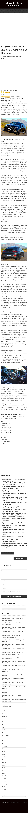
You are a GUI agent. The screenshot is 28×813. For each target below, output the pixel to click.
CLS (3, 732)
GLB (3, 751)
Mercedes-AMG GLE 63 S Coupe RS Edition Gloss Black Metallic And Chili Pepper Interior (15, 499)
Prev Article (8, 553)
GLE (3, 757)
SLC (3, 773)
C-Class (4, 719)
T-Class (4, 778)
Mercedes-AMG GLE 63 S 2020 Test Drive (14, 513)
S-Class (4, 767)
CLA (3, 724)
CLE (3, 727)
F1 (3, 743)
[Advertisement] (14, 28)
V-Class (4, 786)
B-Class (4, 716)
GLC (3, 754)
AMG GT (4, 713)
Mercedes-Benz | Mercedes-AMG (11, 56)
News (3, 765)
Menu (3, 10)
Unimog (4, 784)
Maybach (4, 762)
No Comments (13, 58)
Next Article (20, 558)
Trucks (4, 781)
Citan (3, 721)
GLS (3, 759)
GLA (3, 748)
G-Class (4, 746)
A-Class (4, 711)
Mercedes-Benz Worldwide (14, 4)
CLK (3, 730)
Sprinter (4, 776)
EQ (3, 740)
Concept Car (5, 735)
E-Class (4, 738)
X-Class (4, 789)
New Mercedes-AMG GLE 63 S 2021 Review (15, 543)
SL (3, 770)
